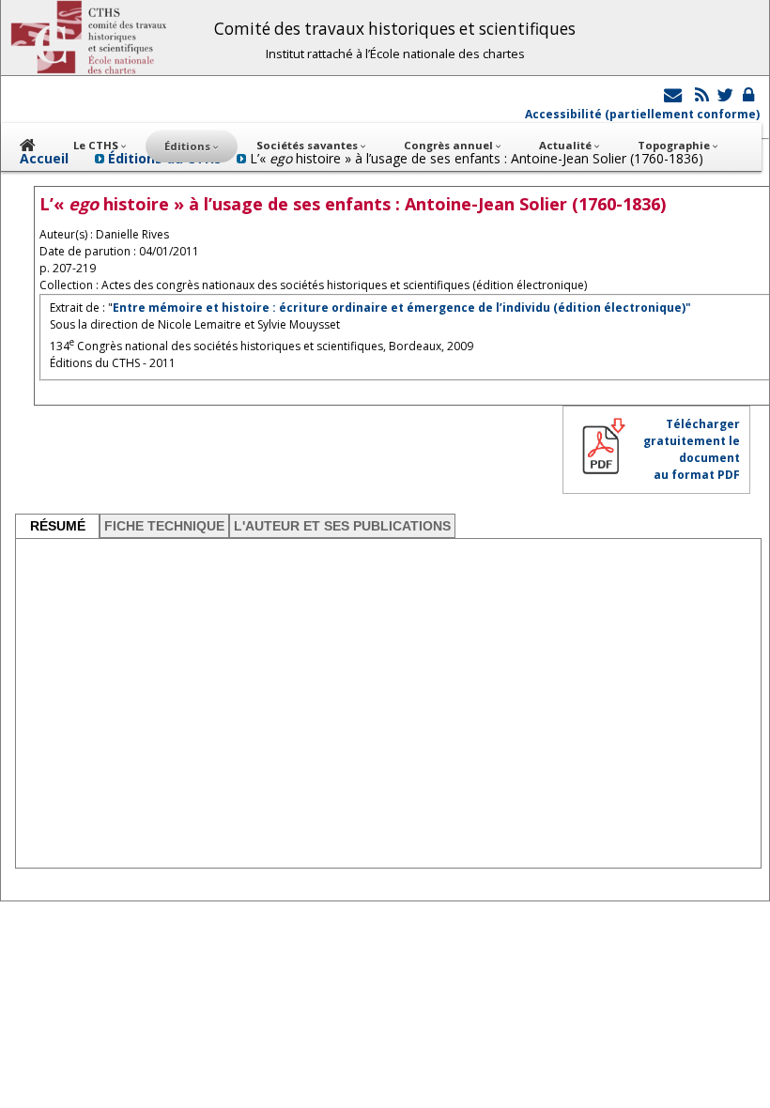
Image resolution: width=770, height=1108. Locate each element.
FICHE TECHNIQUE (164, 525)
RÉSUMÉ (57, 525)
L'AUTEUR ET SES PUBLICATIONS (342, 525)
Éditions (188, 146)
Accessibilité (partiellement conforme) (642, 114)
